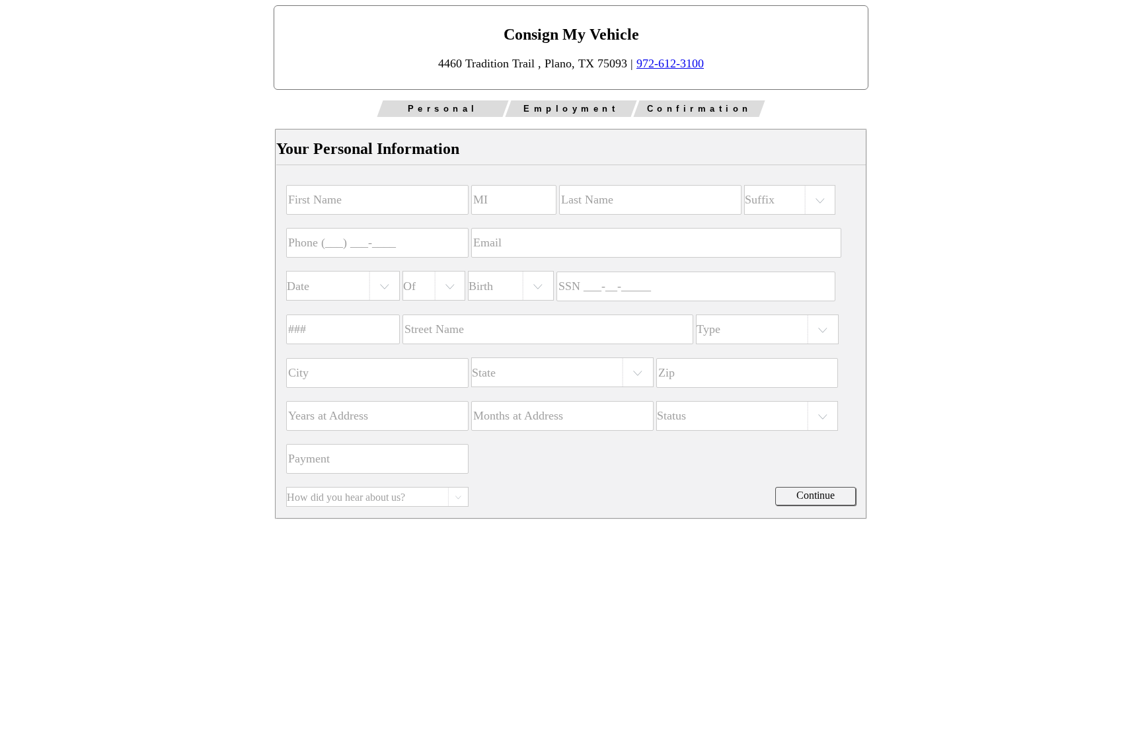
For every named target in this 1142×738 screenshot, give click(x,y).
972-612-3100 (670, 63)
